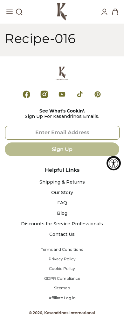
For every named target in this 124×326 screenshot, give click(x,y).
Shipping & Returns (62, 182)
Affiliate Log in (62, 298)
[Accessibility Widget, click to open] (114, 163)
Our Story (62, 192)
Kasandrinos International (69, 312)
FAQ (62, 203)
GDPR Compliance (62, 278)
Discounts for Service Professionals (62, 224)
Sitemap (62, 288)
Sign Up (62, 149)
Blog (62, 213)
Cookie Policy (62, 268)
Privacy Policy (62, 259)
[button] (9, 13)
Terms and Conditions (62, 249)
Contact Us (62, 234)
